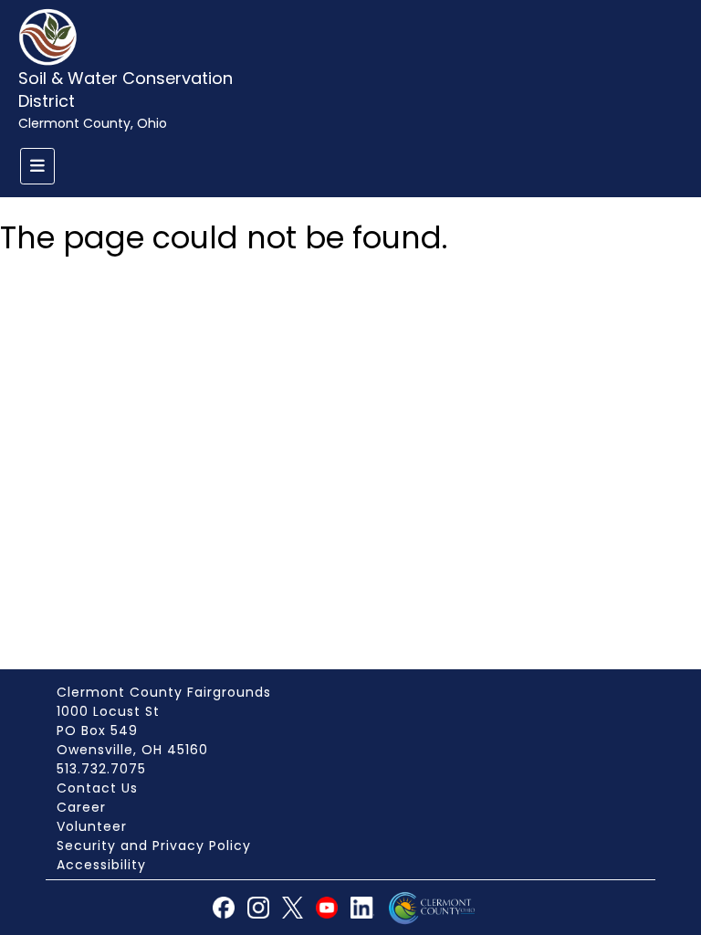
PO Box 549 (97, 730)
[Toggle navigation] (37, 166)
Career (81, 807)
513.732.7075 (101, 769)
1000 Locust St (108, 711)
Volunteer (92, 826)
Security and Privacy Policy (154, 845)
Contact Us (97, 788)
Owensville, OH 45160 (132, 750)
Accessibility (101, 865)
